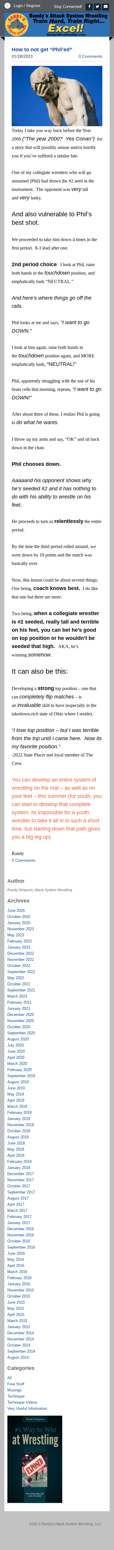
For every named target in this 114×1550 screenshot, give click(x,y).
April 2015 (15, 1314)
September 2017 (21, 1192)
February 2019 (19, 1112)
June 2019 (16, 1088)
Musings (14, 1390)
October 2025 (18, 916)
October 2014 (18, 1345)
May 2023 (15, 935)
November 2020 (20, 1021)
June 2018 (16, 1143)
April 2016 (15, 1265)
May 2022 (15, 978)
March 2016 (17, 1272)
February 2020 (19, 1070)
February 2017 (19, 1216)
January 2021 (18, 1008)
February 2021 (19, 1002)
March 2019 (17, 1106)
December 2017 (20, 1174)
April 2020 (15, 1057)
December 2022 (20, 953)
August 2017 (18, 1198)
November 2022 (20, 959)
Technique (16, 1396)
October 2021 (18, 984)
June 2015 (16, 1302)
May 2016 (15, 1259)
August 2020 (18, 1039)
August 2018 (18, 1137)
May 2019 (15, 1094)
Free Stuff (15, 1384)
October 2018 (18, 1131)
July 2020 (15, 1045)
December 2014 (20, 1333)
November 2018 (20, 1125)
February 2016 (19, 1278)
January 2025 (18, 923)
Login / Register (27, 5)
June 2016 (16, 1253)
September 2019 (21, 1076)
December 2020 (20, 1014)
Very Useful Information (27, 1408)
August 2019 (18, 1082)
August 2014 (18, 1357)
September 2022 (21, 972)
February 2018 (19, 1161)
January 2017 (18, 1223)
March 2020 (17, 1063)
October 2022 (18, 965)
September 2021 (21, 990)
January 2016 (18, 1284)
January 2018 (18, 1167)
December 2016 (20, 1229)
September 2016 (21, 1247)
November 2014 (20, 1339)
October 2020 (18, 1027)
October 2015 (18, 1296)
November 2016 (20, 1235)
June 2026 (16, 910)
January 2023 (18, 947)
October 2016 (18, 1241)
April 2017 (15, 1204)
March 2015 (17, 1321)
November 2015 (20, 1290)
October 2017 (18, 1186)
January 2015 (18, 1327)
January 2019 (18, 1119)
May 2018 (15, 1149)
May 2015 (15, 1308)
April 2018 (15, 1155)
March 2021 (17, 996)
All (9, 1378)
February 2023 (19, 941)
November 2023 (20, 929)
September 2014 (21, 1351)
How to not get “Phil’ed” (42, 49)
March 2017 (17, 1210)
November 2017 (20, 1180)
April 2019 (15, 1100)
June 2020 (16, 1051)
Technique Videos (22, 1402)
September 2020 (21, 1033)
